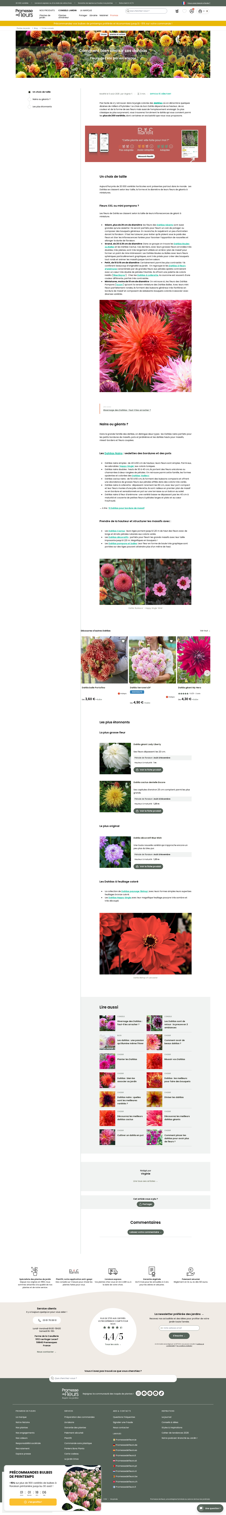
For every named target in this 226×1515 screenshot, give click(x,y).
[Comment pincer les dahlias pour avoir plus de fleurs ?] (154, 1137)
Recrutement (23, 1448)
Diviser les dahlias (174, 1097)
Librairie (93, 15)
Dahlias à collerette (147, 275)
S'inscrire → (179, 1335)
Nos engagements (25, 1432)
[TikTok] (161, 1393)
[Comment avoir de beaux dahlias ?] (154, 1042)
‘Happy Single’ (127, 466)
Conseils (121, 1016)
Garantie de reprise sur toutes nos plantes (95, 3)
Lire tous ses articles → (145, 1181)
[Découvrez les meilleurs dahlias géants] (154, 1118)
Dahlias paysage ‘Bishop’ (135, 891)
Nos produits (47, 10)
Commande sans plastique (78, 1443)
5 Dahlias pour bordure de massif (127, 508)
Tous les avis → (113, 1344)
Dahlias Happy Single (120, 897)
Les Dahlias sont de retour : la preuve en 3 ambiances (176, 1024)
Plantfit (68, 1438)
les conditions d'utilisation (184, 1346)
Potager (83, 15)
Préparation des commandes (79, 1417)
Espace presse (23, 1453)
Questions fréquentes (124, 1417)
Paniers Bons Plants (74, 1448)
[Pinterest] (149, 1393)
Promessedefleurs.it (125, 1455)
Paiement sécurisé (73, 1432)
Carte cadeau (71, 1453)
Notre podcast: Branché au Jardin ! (179, 1438)
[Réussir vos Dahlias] (154, 1061)
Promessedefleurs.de (126, 1444)
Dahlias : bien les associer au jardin (127, 1080)
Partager (147, 1204)
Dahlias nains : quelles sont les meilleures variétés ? (129, 1100)
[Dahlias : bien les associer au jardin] (107, 1080)
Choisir (104, 34)
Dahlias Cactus (117, 530)
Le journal (166, 1417)
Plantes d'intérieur (63, 16)
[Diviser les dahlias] (154, 1099)
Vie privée (114, 1499)
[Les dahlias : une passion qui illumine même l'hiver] (107, 1042)
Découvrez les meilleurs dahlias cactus (130, 1118)
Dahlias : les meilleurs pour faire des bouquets (177, 1080)
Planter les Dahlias (127, 1059)
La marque (86, 10)
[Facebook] (144, 1393)
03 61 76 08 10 (49, 1320)
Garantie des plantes (75, 1427)
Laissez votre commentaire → (146, 1232)
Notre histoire (23, 1422)
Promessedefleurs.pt (126, 1465)
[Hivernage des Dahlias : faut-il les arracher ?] (107, 1023)
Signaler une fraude (123, 1422)
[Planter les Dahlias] (107, 1061)
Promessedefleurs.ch (126, 1481)
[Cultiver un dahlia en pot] (107, 1137)
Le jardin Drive (71, 1458)
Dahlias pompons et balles (123, 543)
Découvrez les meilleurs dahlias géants (177, 1118)
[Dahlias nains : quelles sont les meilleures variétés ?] (107, 1099)
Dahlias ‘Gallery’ (140, 475)
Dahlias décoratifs (118, 537)
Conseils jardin (67, 10)
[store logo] (24, 13)
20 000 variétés (22, 3)
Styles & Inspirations (172, 1427)
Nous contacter (121, 1427)
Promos (114, 15)
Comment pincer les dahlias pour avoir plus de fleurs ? (176, 1138)
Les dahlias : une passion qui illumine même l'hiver (130, 1042)
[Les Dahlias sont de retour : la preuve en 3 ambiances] (154, 1023)
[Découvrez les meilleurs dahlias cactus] (107, 1118)
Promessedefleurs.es (126, 1450)
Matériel (104, 15)
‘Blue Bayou (119, 275)
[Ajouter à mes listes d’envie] (123, 641)
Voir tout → (205, 630)
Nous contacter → (46, 1351)
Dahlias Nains (113, 453)
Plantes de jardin (44, 16)
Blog (36, 28)
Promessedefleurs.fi (125, 1486)
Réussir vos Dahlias (174, 1059)
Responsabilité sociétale (28, 1443)
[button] (177, 11)
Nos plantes (22, 1427)
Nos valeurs (21, 1438)
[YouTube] (155, 1393)
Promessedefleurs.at (126, 1460)
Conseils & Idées (170, 1422)
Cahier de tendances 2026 (175, 1432)
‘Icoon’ (119, 284)
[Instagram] (138, 1393)
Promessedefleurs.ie (125, 1439)
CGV (105, 1499)
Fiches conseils (48, 28)
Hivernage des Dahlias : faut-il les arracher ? (127, 410)
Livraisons (69, 1422)
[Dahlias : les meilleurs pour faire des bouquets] (154, 1080)
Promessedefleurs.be (126, 1476)
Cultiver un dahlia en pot (130, 1135)
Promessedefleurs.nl (126, 1471)
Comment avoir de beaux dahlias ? (174, 1042)
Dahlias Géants (165, 224)
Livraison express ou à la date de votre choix (53, 3)
